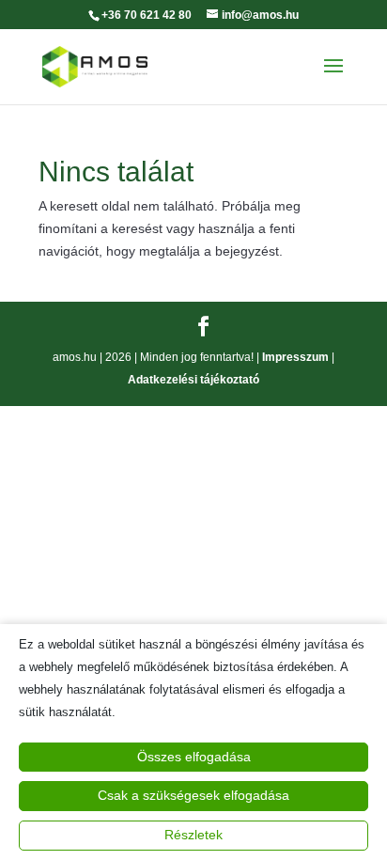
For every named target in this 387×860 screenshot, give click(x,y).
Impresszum (295, 357)
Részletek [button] (193, 834)
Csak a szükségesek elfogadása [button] (193, 795)
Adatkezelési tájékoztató (193, 379)
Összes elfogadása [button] (194, 756)
